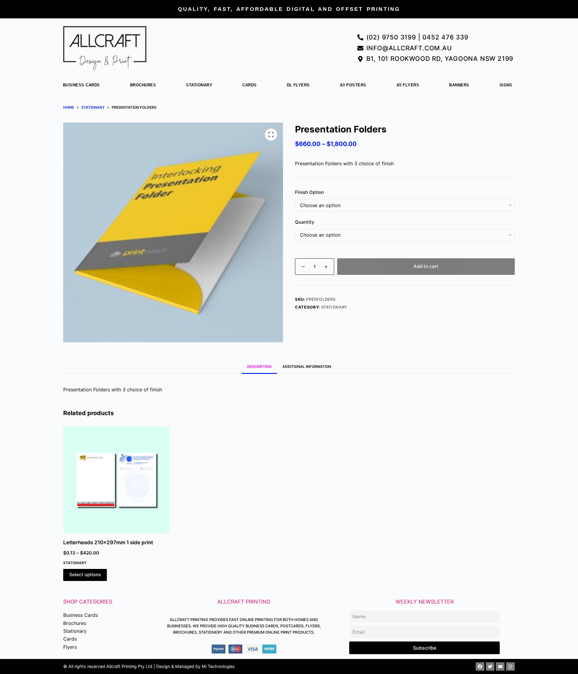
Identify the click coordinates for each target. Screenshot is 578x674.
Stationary (199, 85)
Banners (459, 85)
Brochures (143, 85)
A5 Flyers (407, 85)
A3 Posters (353, 85)
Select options (85, 574)
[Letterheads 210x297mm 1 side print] (116, 480)
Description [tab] (259, 366)
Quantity (304, 222)
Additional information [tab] (306, 366)
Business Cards (81, 85)
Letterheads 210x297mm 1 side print (108, 542)
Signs (505, 85)
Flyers (70, 647)
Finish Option (309, 192)
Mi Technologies (218, 666)
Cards (249, 85)
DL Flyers (298, 85)
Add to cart (426, 266)
